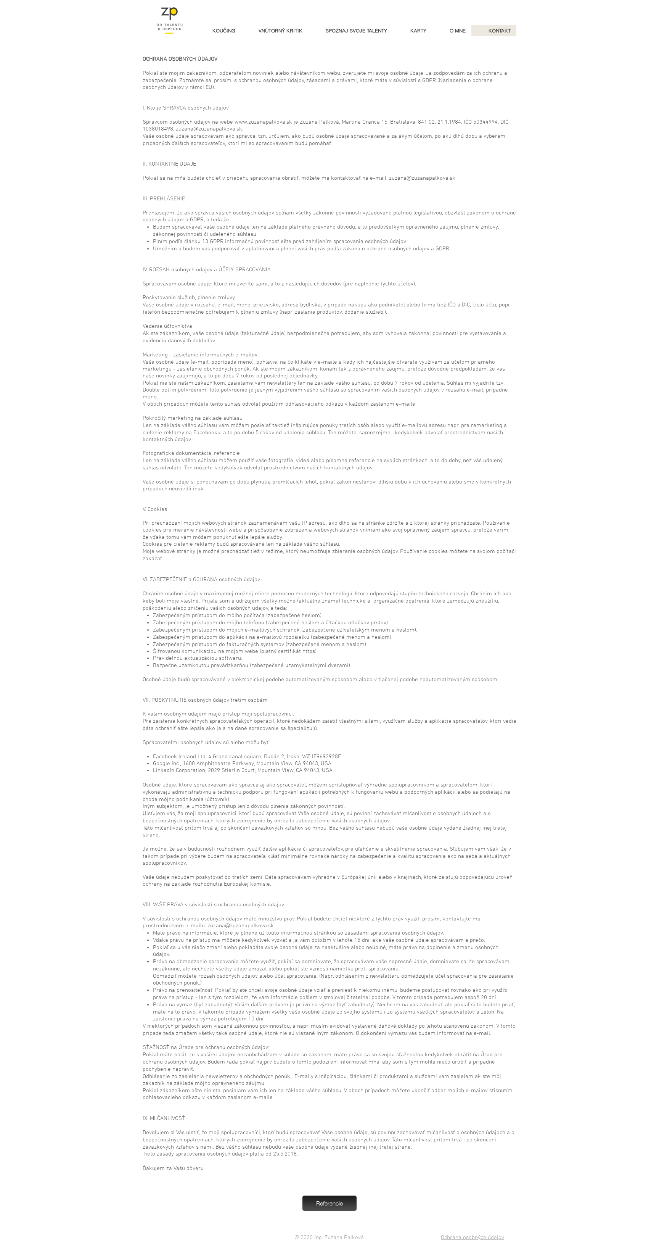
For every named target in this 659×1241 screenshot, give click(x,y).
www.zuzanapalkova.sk (263, 122)
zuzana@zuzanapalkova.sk (209, 129)
